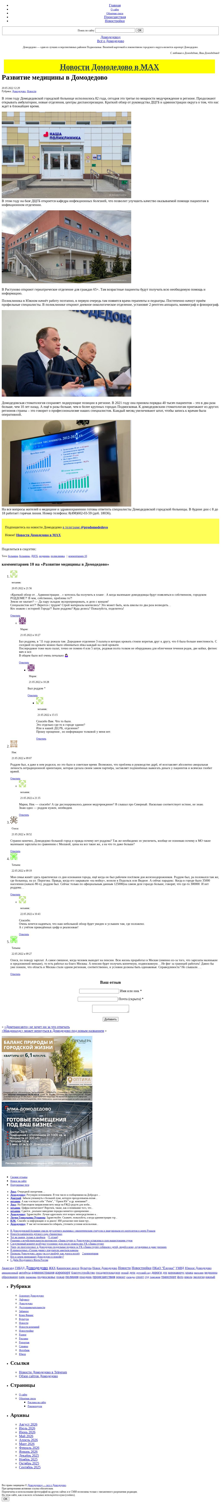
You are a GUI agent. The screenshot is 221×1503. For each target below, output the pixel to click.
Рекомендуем (35, 1406)
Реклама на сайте (37, 1402)
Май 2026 (26, 1436)
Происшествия (115, 17)
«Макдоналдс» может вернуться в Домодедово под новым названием (53, 1031)
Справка (23, 1346)
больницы (24, 556)
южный (210, 1277)
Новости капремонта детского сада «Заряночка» (36, 1234)
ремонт (120, 1277)
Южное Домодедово (198, 1268)
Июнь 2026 (27, 1432)
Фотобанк (24, 1350)
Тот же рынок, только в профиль (27, 1237)
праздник (85, 1277)
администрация (43, 1272)
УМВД (179, 1268)
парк (22, 1277)
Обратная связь (114, 13)
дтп (165, 1272)
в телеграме (85, 527)
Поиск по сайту (86, 30)
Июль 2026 (27, 1428)
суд (147, 1277)
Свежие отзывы (18, 1177)
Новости (31, 91)
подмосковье (46, 1277)
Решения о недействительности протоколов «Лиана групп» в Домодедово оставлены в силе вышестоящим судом (71, 1240)
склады (130, 1277)
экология (199, 1277)
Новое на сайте (18, 1181)
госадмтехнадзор (108, 1272)
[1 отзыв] (53, 1237)
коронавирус (176, 1272)
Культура (86, 1268)
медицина (44, 556)
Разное (22, 1334)
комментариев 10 (77, 556)
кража (189, 1272)
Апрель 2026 (28, 1440)
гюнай (125, 1272)
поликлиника (58, 556)
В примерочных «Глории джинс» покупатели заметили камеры (44, 1250)
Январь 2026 (28, 1451)
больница (13, 556)
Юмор (22, 1354)
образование (10, 1277)
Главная (115, 5)
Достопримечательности (32, 1307)
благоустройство (83, 1272)
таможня (155, 1277)
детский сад (143, 1272)
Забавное (24, 1311)
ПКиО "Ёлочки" (163, 1268)
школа (188, 1277)
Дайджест (24, 1299)
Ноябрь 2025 (28, 1459)
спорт (140, 1277)
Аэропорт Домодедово (31, 1295)
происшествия (104, 1277)
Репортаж (24, 1342)
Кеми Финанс (26, 1315)
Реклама (23, 1338)
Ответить (15, 615)
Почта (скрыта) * (131, 999)
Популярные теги (19, 1184)
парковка (31, 1277)
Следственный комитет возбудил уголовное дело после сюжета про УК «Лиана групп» (57, 1243)
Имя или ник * (131, 991)
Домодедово (19, 91)
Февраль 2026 (29, 1448)
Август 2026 (28, 1424)
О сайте (115, 9)
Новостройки (115, 21)
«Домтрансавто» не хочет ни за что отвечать (37, 1027)
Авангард (8, 1268)
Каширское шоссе (68, 1268)
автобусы (25, 1272)
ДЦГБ (34, 556)
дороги (157, 1272)
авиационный (10, 1272)
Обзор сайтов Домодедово (38, 1376)
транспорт (168, 1277)
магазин (199, 1272)
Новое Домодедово (104, 1268)
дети (132, 1272)
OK (5, 1499)
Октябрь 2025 (29, 1463)
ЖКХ (52, 1268)
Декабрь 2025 (29, 1455)
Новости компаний (29, 1326)
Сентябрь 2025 (30, 1467)
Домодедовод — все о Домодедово (47, 1485)
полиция (72, 1277)
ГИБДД (20, 1268)
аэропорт (62, 1272)
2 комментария (90, 1253)
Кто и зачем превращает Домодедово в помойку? (37, 1256)
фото (180, 1277)
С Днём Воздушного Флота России (29, 1260)
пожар (60, 1277)
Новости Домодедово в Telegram (43, 1372)
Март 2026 (27, 1444)
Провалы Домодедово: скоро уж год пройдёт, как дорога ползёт (45, 1253)
